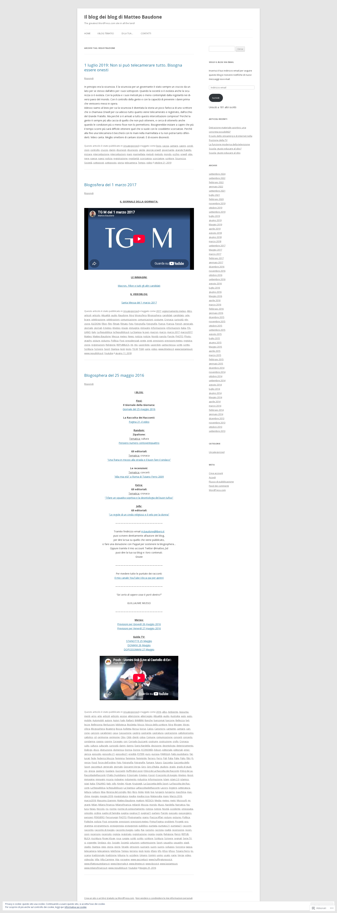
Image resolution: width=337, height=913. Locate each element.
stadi (186, 842)
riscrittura (96, 838)
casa (115, 733)
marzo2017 (186, 332)
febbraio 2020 (216, 199)
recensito (107, 834)
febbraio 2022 (216, 182)
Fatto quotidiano (180, 754)
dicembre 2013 (216, 418)
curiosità (178, 319)
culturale (103, 745)
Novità (154, 336)
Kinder (120, 783)
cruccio (104, 150)
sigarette (92, 842)
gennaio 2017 (216, 262)
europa (155, 754)
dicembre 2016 (216, 266)
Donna (128, 749)
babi (122, 720)
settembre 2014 (217, 380)
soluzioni (134, 842)
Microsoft (182, 800)
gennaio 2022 (216, 186)
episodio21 (121, 754)
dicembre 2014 (216, 367)
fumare (150, 762)
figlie (176, 758)
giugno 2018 (215, 237)
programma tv (101, 825)
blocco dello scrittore (156, 724)
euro (147, 754)
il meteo (107, 328)
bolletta (127, 728)
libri (129, 792)
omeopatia (187, 808)
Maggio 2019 (215, 224)
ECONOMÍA (147, 749)
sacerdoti (156, 344)
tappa (189, 846)
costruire (153, 741)
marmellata (139, 154)
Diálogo (88, 749)
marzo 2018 (215, 241)
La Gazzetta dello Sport (155, 783)
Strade (125, 846)
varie (147, 349)
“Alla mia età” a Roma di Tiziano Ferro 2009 (139, 476)
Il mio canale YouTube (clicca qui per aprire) (139, 577)
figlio (182, 758)
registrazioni (98, 344)
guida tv (100, 770)
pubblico (143, 825)
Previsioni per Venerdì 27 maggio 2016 (139, 628)
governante (168, 150)
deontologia (169, 745)
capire (182, 145)
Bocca (119, 728)
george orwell (153, 150)
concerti (178, 737)
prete (143, 340)
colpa (142, 737)
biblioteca (121, 724)
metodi (150, 154)
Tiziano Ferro (183, 851)
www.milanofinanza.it (95, 867)
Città (129, 737)
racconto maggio (124, 830)
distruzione (106, 749)
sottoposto (111, 162)
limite (141, 792)
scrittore (169, 158)
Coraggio (118, 741)
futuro (158, 762)
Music (161, 804)
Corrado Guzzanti (137, 741)
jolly (114, 783)
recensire (95, 834)
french (178, 323)
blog (131, 315)
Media (158, 800)
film (110, 323)
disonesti (121, 150)
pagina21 (146, 813)
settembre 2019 (217, 211)
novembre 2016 (217, 270)
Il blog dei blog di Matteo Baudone (123, 17)
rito (136, 344)
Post (122, 340)
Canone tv (159, 728)
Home (87, 33)
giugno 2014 (215, 393)
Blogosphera (154, 315)
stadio (87, 846)
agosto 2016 (215, 283)
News (131, 336)
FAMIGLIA (165, 754)
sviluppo (169, 846)
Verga (181, 855)
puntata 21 (164, 825)
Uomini (152, 855)
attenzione (134, 716)
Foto (131, 323)
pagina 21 (135, 813)
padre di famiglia (111, 813)
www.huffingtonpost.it (160, 859)
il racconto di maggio (166, 775)
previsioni (158, 340)
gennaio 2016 (216, 313)
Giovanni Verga (132, 766)
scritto (186, 344)
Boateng (110, 728)
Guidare (109, 770)
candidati (167, 315)
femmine (130, 758)
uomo (160, 855)
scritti (179, 344)
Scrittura (88, 349)
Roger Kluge (108, 838)
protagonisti (131, 825)
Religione (110, 344)
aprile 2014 (214, 401)
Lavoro (164, 787)
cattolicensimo (185, 733)
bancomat (159, 720)
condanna (89, 741)
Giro (143, 766)
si (85, 842)
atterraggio (146, 716)
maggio (95, 796)
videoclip (89, 859)
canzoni (95, 733)
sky (109, 842)
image (124, 328)
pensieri (88, 817)
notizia (138, 336)
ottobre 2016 (215, 275)
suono (160, 846)
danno (130, 745)
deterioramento (184, 745)
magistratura (121, 796)
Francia (170, 323)
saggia (125, 838)
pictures (105, 340)
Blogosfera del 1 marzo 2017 (110, 184)
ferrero (152, 758)
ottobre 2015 (215, 325)
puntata (153, 825)
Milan (94, 804)
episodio (96, 754)
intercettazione (101, 154)
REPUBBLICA (123, 344)
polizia (108, 158)
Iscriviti (215, 97)
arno (93, 716)
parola (162, 336)
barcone (170, 720)
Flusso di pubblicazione (221, 481)
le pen (146, 332)
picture (96, 340)
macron (154, 332)
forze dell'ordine (107, 762)
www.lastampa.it (183, 349)
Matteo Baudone (102, 336)
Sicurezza (180, 158)
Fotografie (151, 323)
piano (146, 817)
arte (99, 716)
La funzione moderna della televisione (229, 144)
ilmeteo (116, 328)
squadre (178, 842)
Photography (134, 817)
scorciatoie (158, 158)
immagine (134, 328)
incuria (109, 779)
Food (94, 762)
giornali (98, 328)
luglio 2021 (214, 195)
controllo (95, 150)
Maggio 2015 (215, 346)
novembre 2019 (217, 203)
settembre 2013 (217, 431)
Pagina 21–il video (139, 421)
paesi (101, 158)
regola (151, 834)
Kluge (128, 783)
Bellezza (180, 720)
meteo (123, 336)
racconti (187, 825)
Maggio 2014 (215, 397)
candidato (178, 315)
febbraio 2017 (216, 258)
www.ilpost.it (152, 863)
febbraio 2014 (216, 410)
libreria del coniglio (116, 792)
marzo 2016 (215, 304)
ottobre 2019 (215, 207)
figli (165, 758)
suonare (144, 846)
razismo (149, 830)
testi (122, 349)
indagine (119, 779)
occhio (176, 154)
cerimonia (103, 737)
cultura (94, 745)
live (152, 792)
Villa (97, 859)
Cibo (123, 737)
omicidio (88, 813)
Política (114, 340)
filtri (188, 758)
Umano (143, 855)
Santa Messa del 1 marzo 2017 (139, 302)
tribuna (121, 855)
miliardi (136, 804)
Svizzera (180, 846)
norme (113, 808)
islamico (184, 779)
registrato (126, 834)
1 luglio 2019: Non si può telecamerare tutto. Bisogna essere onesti (133, 67)
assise (123, 716)
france (161, 323)
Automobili (98, 720)
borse (143, 728)
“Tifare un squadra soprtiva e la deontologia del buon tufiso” (139, 497)
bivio (158, 145)
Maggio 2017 (215, 249)
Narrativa (180, 804)
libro (134, 792)
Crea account (216, 473)
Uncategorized (131, 145)
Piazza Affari (156, 817)
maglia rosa (143, 796)
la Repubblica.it (121, 332)
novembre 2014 (217, 372)
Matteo (88, 336)
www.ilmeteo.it (166, 349)
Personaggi (112, 817)
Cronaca (168, 319)
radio (137, 830)
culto (86, 745)
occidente (175, 808)
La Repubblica (104, 332)
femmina (120, 758)
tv (127, 855)
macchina (181, 792)
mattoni (140, 800)
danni (112, 150)
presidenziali (132, 340)
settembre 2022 (217, 178)
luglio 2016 (214, 287)
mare (166, 796)
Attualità (105, 315)
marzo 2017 (173, 332)
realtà (168, 830)
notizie (146, 336)
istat (86, 783)
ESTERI (140, 754)
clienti (135, 737)
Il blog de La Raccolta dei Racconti (161, 770)
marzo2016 (90, 800)
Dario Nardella (142, 745)
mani (129, 154)
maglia (132, 796)
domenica (118, 749)
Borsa (135, 728)
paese (93, 158)
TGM (141, 349)
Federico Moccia (105, 758)
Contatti (146, 33)
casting (136, 733)
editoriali (178, 749)
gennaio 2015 (216, 363)
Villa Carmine (107, 859)
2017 (158, 311)
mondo (167, 154)
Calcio (150, 728)
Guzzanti (120, 770)
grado (172, 766)
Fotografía (139, 323)
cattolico (88, 737)
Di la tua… (127, 33)
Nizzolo (101, 808)
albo (164, 711)
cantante (171, 728)
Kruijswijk (137, 783)
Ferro (159, 758)
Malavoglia (156, 796)
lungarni (159, 792)
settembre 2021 (217, 190)
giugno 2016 (215, 292)
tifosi (165, 851)
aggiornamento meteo (174, 311)
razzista (159, 830)
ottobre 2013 (215, 426)
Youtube (108, 353)
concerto (187, 737)
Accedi (212, 477)
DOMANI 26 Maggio (139, 645)
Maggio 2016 (215, 296)
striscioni (134, 846)
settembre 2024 (217, 173)
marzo (162, 332)
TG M (135, 349)
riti (131, 344)
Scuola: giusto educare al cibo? (225, 148)
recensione (178, 830)
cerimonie (114, 737)
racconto (89, 830)
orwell (183, 154)
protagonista (117, 825)
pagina (124, 813)
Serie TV (187, 838)
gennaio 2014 (216, 414)
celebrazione (98, 319)
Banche (149, 720)
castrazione (170, 733)
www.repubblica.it (93, 353)
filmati (116, 323)
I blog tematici (105, 33)
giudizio (164, 766)
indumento (130, 779)
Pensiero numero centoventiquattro (139, 443)
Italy (94, 332)
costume (158, 319)
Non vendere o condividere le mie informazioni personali (164, 898)
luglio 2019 (214, 216)
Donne (136, 749)
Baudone (123, 315)
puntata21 (176, 825)
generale (188, 323)
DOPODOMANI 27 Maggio (139, 649)
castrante (146, 733)
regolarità (134, 158)
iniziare (88, 154)
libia (103, 792)
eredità (132, 754)
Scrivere (98, 349)
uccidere (133, 855)
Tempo (141, 162)
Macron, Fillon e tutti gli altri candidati (139, 285)
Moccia (144, 804)
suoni (153, 846)
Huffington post (134, 770)
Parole (170, 336)
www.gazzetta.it (139, 859)
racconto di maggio (105, 830)
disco (96, 749)
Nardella (169, 804)
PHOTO (179, 336)
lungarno (170, 792)
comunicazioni (145, 319)
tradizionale (98, 855)
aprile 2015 (214, 351)
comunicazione (129, 319)
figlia (170, 758)
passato (173, 813)
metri (173, 800)
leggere (173, 787)
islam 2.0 (174, 779)
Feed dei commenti (219, 485)
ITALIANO (100, 783)
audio (114, 315)
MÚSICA (149, 800)
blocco (140, 724)
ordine (97, 813)
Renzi (177, 834)
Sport (107, 349)
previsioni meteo (174, 340)
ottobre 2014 (215, 376)
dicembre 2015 (216, 317)
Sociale (116, 842)
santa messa (169, 344)
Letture (96, 792)
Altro (189, 311)
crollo (176, 741)
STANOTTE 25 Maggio (139, 641)
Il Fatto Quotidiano (116, 775)
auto (183, 716)
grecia (91, 770)
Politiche (88, 821)
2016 (158, 711)
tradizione (111, 855)
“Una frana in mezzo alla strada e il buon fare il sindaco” (139, 459)
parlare (156, 813)
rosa (118, 838)
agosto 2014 (215, 384)
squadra (168, 842)
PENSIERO (99, 817)
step (103, 846)
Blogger (178, 724)
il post (151, 775)
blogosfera (141, 315)
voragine (125, 859)
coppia (99, 741)
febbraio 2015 (216, 359)
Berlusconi (109, 724)
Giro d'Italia (153, 766)
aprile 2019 (214, 228)
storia (121, 162)
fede (93, 758)
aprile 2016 (214, 300)
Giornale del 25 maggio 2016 (139, 409)
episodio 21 (108, 754)
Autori (116, 720)
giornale (88, 328)
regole (159, 834)
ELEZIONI (96, 323)
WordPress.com (217, 490)
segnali (178, 838)
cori (125, 741)
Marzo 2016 (176, 796)
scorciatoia (146, 158)
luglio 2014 (214, 388)
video (149, 162)
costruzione (165, 741)
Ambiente (173, 711)
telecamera (131, 162)
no (107, 808)
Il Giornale (132, 775)
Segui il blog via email (221, 62)
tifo (159, 851)
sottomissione (148, 842)
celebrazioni (113, 319)
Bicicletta (131, 724)
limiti (147, 792)
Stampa (115, 349)
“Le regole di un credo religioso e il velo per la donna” (139, 514)
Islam (166, 779)
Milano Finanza (106, 804)
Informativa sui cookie (76, 907)
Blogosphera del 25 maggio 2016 (114, 375)
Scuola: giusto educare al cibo (224, 152)
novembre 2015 (217, 321)
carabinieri (106, 733)
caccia (165, 145)
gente (142, 150)
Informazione (158, 328)
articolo (96, 315)
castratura (157, 733)
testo (128, 349)
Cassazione (125, 733)
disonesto (132, 150)
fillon (104, 323)
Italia (183, 328)
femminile (141, 758)
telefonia (115, 851)
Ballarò (130, 720)
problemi (169, 821)
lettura (87, 792)
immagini (145, 328)
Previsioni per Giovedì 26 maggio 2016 (139, 624)
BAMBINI (139, 720)
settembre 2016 (217, 279)
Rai (142, 830)
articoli (87, 315)
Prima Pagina (157, 821)
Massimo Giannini (106, 800)
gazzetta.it (96, 766)
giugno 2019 (215, 220)
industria (142, 779)
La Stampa (135, 332)
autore (108, 720)
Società (88, 162)
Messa (115, 336)
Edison (157, 749)
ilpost (190, 775)
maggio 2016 (106, 796)
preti (149, 340)
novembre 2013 (217, 422)
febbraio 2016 (216, 308)
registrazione (120, 158)
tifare (154, 851)
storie (117, 846)
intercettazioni (118, 154)
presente (113, 821)
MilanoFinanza (123, 804)
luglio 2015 (214, 338)
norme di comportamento (131, 808)
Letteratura (184, 787)
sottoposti (98, 162)
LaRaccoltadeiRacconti (148, 787)
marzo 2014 (215, 405)
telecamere (103, 851)
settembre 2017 (217, 245)
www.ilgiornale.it (119, 863)
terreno (134, 851)
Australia (175, 716)
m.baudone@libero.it (152, 531)
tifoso (172, 851)
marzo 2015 (215, 355)
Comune (150, 737)
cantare (174, 145)
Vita (117, 859)
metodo (159, 154)
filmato (124, 323)
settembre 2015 (217, 329)
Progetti (179, 821)
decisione (156, 745)
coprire (108, 741)
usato (167, 855)
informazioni (173, 328)
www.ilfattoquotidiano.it (97, 863)
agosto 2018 (215, 232)
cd (95, 737)
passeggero (185, 813)
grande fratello (183, 150)
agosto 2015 (215, 334)
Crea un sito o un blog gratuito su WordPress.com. (109, 898)
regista (116, 834)
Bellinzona (96, 724)
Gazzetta (168, 762)
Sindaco (102, 842)
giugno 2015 (215, 342)
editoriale (167, 749)
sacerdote (144, 344)
